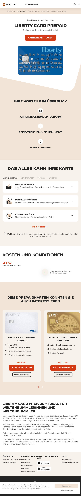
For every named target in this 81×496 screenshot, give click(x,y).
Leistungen (25, 468)
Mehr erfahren (21, 374)
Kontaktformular (66, 459)
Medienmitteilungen (9, 462)
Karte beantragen (40, 37)
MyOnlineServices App (29, 471)
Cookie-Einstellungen (66, 490)
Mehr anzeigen (39, 227)
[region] (40, 489)
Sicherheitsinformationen (69, 462)
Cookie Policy (35, 489)
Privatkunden (31, 4)
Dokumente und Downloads (12, 459)
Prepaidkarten (32, 20)
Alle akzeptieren (66, 486)
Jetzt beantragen (21, 368)
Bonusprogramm (26, 465)
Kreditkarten (25, 459)
